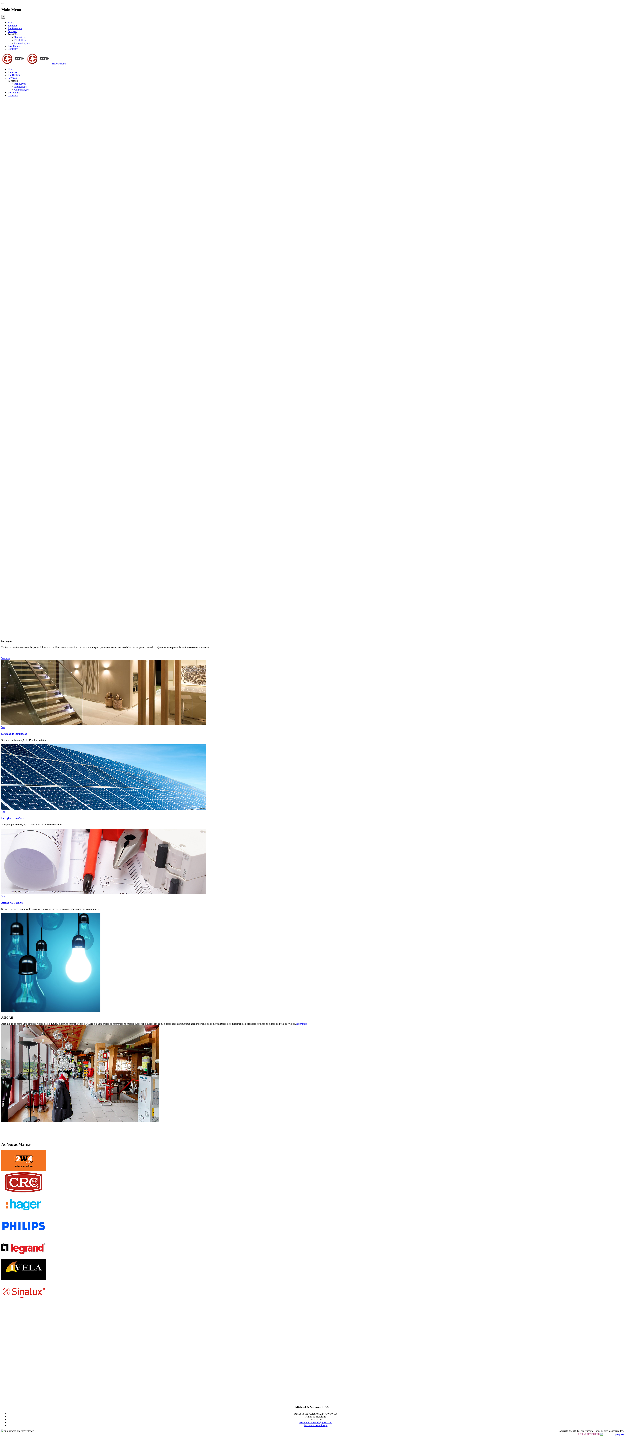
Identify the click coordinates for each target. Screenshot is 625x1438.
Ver (3, 727)
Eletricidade (20, 40)
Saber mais (301, 1023)
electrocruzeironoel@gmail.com (315, 1422)
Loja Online (14, 46)
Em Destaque (15, 28)
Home (11, 22)
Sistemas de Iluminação (14, 733)
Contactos (13, 49)
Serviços (12, 31)
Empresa (12, 25)
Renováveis (20, 37)
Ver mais (5, 658)
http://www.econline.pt (315, 1425)
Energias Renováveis (12, 818)
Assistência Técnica (12, 902)
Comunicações (21, 43)
